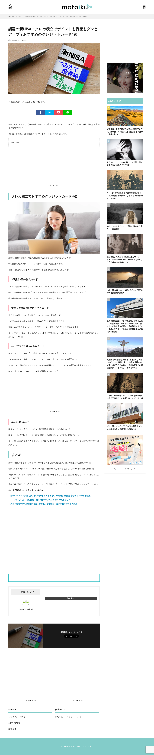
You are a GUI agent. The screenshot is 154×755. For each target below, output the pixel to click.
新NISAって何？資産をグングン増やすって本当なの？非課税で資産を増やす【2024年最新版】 (51, 495)
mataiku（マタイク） (84, 746)
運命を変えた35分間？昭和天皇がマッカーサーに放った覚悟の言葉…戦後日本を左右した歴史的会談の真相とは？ (124, 259)
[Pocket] (58, 112)
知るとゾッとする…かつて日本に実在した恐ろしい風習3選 (124, 227)
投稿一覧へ (70, 598)
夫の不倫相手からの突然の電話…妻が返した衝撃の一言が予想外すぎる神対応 (43, 504)
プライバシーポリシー (18, 717)
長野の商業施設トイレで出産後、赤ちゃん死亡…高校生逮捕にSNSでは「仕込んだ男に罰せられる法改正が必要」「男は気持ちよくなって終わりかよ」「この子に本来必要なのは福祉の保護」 (125, 326)
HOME (12, 16)
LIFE (20, 16)
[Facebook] (40, 112)
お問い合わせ (14, 722)
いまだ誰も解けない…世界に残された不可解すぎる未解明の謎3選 (124, 291)
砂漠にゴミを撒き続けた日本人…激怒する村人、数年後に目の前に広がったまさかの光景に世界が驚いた (125, 131)
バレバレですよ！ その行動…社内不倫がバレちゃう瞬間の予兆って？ (40, 499)
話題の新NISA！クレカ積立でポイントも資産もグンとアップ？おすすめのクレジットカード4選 (56, 16)
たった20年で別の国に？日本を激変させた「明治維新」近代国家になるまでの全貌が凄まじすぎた (125, 195)
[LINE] (67, 112)
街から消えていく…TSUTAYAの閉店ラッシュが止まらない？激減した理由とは (124, 427)
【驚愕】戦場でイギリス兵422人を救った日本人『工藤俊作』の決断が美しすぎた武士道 (125, 396)
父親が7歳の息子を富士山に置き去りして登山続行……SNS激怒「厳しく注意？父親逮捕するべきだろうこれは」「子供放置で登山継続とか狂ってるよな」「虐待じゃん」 (125, 363)
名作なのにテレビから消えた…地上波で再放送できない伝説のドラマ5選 (124, 163)
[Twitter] (49, 112)
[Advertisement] (54, 166)
